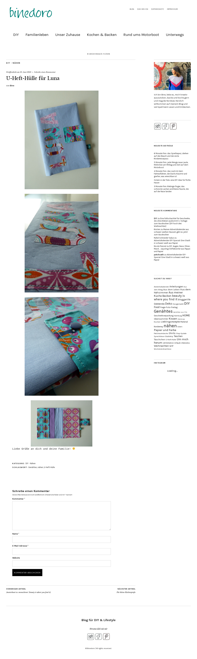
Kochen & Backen (102, 35)
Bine (12, 85)
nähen (40, 467)
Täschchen (159, 339)
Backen (166, 295)
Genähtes (32, 467)
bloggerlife (184, 299)
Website (16, 558)
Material (184, 322)
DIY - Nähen (13, 63)
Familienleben (37, 35)
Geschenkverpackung (163, 315)
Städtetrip (169, 336)
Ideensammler (161, 319)
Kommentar (18, 499)
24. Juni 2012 (25, 72)
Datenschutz (157, 9)
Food (157, 307)
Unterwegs (175, 35)
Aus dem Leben (171, 289)
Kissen (173, 318)
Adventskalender (161, 287)
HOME (186, 315)
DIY (16, 35)
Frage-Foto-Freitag (168, 307)
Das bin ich (142, 9)
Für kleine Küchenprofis (126, 590)
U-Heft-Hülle (49, 467)
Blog (132, 9)
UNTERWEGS (168, 343)
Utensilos (185, 343)
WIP (171, 346)
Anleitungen (176, 286)
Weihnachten (161, 345)
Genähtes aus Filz (180, 312)
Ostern (179, 327)
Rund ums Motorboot (141, 35)
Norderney (158, 326)
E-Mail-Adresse (20, 546)
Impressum (172, 9)
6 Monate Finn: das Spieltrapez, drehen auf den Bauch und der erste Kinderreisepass (171, 156)
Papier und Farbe (165, 330)
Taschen (178, 336)
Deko (168, 303)
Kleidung (181, 319)
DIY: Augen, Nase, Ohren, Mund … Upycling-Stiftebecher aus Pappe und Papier (172, 249)
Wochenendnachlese (162, 349)
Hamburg (178, 316)
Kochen (157, 322)
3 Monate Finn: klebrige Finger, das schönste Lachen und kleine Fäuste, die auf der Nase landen (171, 189)
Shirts (172, 333)
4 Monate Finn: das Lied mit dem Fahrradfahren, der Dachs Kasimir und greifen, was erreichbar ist (170, 174)
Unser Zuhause (67, 35)
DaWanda (159, 303)
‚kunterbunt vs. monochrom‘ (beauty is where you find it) (28, 590)
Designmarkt (178, 304)
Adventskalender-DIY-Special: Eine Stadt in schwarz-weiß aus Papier (172, 241)
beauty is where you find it (169, 297)
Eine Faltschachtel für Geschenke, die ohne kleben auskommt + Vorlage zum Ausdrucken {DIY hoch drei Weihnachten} (172, 222)
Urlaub (177, 343)
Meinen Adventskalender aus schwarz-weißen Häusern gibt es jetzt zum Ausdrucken (171, 232)
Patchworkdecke (161, 333)
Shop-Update (181, 334)
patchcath (159, 254)
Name (15, 534)
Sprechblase (159, 336)
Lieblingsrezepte (170, 321)
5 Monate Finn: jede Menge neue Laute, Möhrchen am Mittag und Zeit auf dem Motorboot (171, 165)
